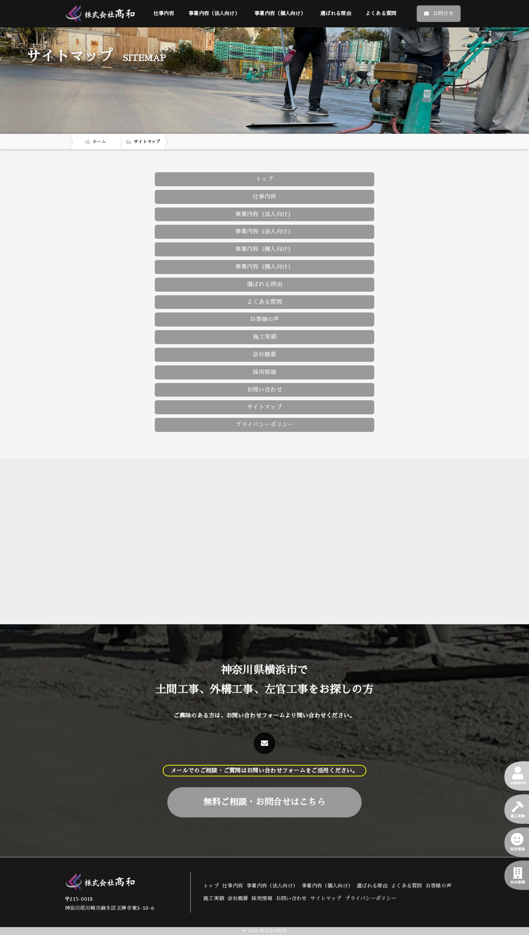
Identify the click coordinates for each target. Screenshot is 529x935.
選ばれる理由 (335, 13)
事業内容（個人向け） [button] (280, 13)
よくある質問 (381, 13)
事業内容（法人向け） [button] (214, 13)
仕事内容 (164, 13)
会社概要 (264, 354)
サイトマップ (264, 407)
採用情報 (264, 372)
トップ (264, 179)
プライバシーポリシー (264, 425)
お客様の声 (264, 319)
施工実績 (264, 337)
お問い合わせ (264, 390)
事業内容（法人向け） (264, 231)
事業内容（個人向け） (264, 267)
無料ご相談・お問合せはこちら (264, 802)
